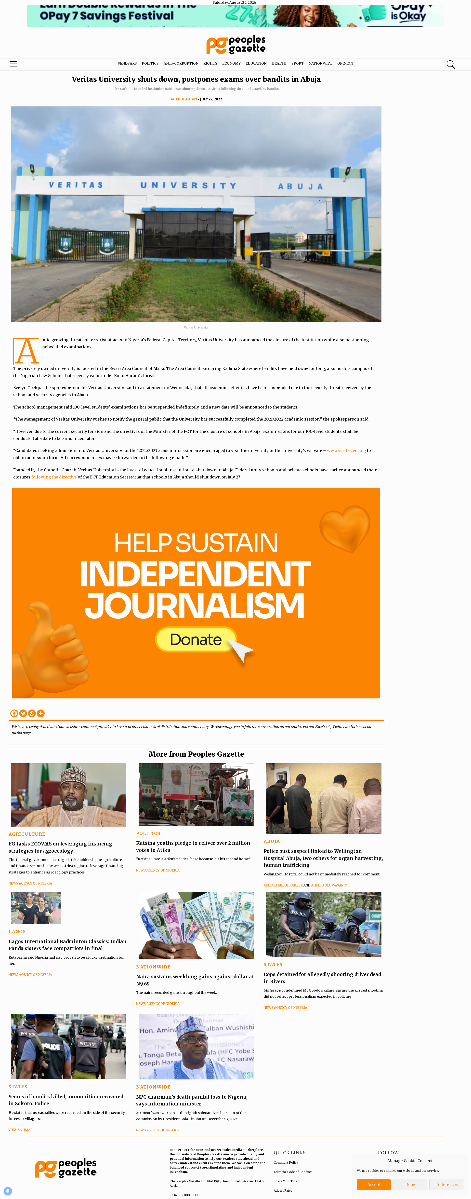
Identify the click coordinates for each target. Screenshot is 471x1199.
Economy (231, 63)
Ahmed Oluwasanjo (329, 885)
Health (279, 63)
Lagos (17, 931)
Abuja (272, 841)
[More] (41, 713)
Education (256, 63)
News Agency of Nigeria (30, 883)
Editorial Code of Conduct (293, 1172)
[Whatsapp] (32, 713)
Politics (150, 63)
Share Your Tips (285, 1181)
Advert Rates (283, 1190)
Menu (25, 65)
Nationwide (320, 63)
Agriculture (27, 834)
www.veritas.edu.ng (346, 450)
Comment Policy (286, 1162)
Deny (410, 1184)
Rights (210, 63)
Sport (297, 63)
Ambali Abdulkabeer (283, 885)
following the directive (54, 477)
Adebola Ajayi (184, 99)
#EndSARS (127, 63)
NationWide (153, 967)
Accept (373, 1184)
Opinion (345, 63)
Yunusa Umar (21, 1130)
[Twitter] (23, 713)
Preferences (446, 1184)
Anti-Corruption (181, 63)
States (273, 964)
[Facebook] (14, 713)
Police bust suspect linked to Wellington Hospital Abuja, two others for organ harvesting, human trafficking (323, 858)
